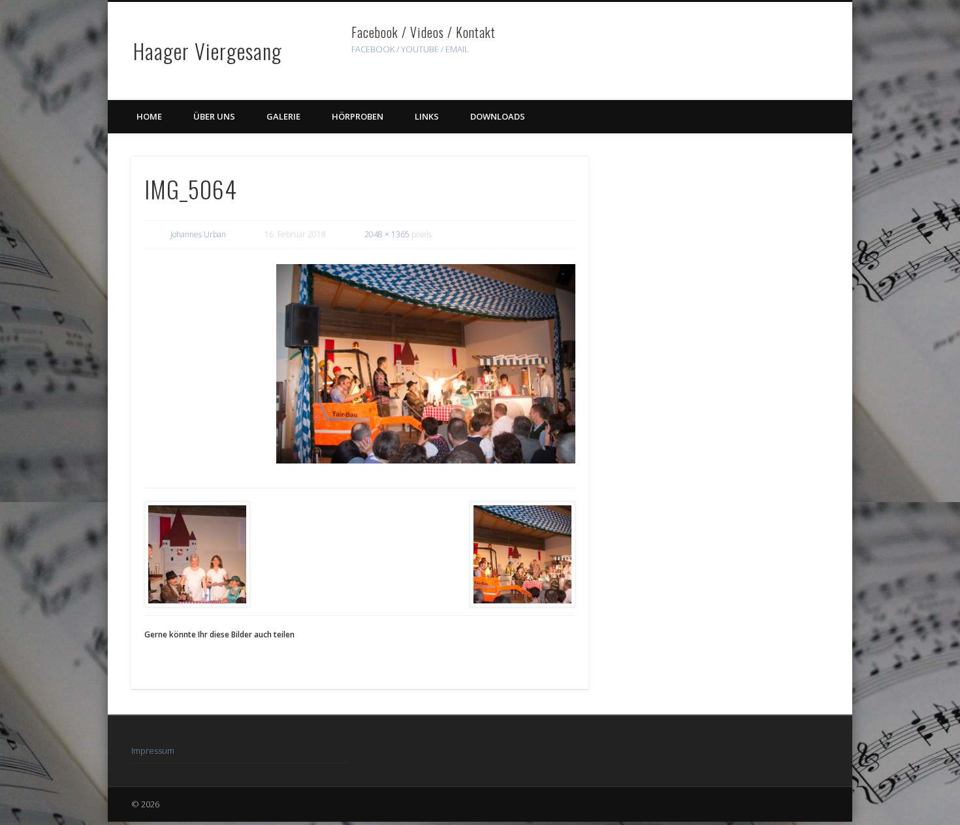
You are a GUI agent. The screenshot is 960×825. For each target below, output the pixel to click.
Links (427, 116)
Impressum (152, 750)
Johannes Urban (198, 234)
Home (149, 116)
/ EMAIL (455, 49)
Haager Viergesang (207, 50)
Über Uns (214, 116)
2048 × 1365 (386, 234)
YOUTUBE (420, 49)
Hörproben (357, 116)
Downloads (497, 116)
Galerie (283, 116)
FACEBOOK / (375, 49)
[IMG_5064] (425, 364)
